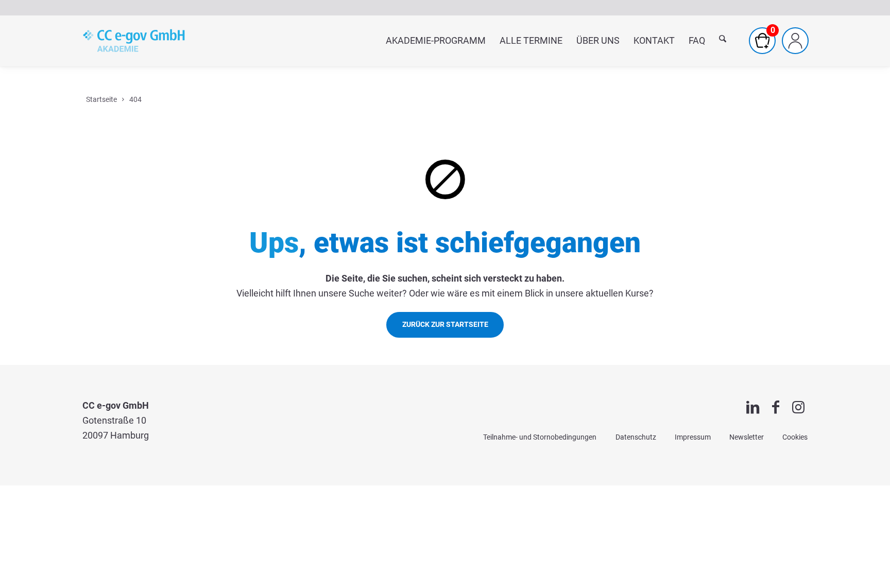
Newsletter (746, 437)
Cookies (795, 437)
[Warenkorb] (762, 40)
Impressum (693, 437)
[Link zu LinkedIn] (753, 407)
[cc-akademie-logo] (133, 41)
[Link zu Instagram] (798, 407)
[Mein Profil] (795, 40)
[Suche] (722, 40)
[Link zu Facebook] (775, 407)
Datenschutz (635, 437)
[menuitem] (435, 40)
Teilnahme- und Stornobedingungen (539, 437)
